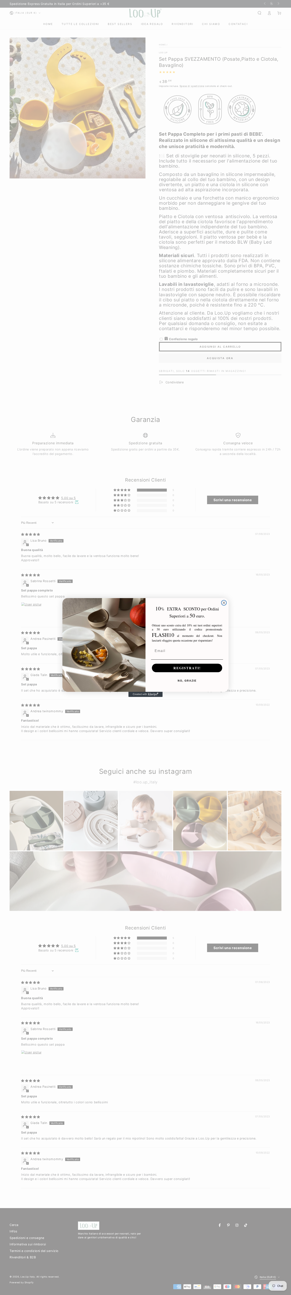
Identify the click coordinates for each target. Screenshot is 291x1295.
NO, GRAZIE (187, 680)
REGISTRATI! (187, 667)
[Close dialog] (223, 602)
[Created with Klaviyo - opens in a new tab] (145, 694)
